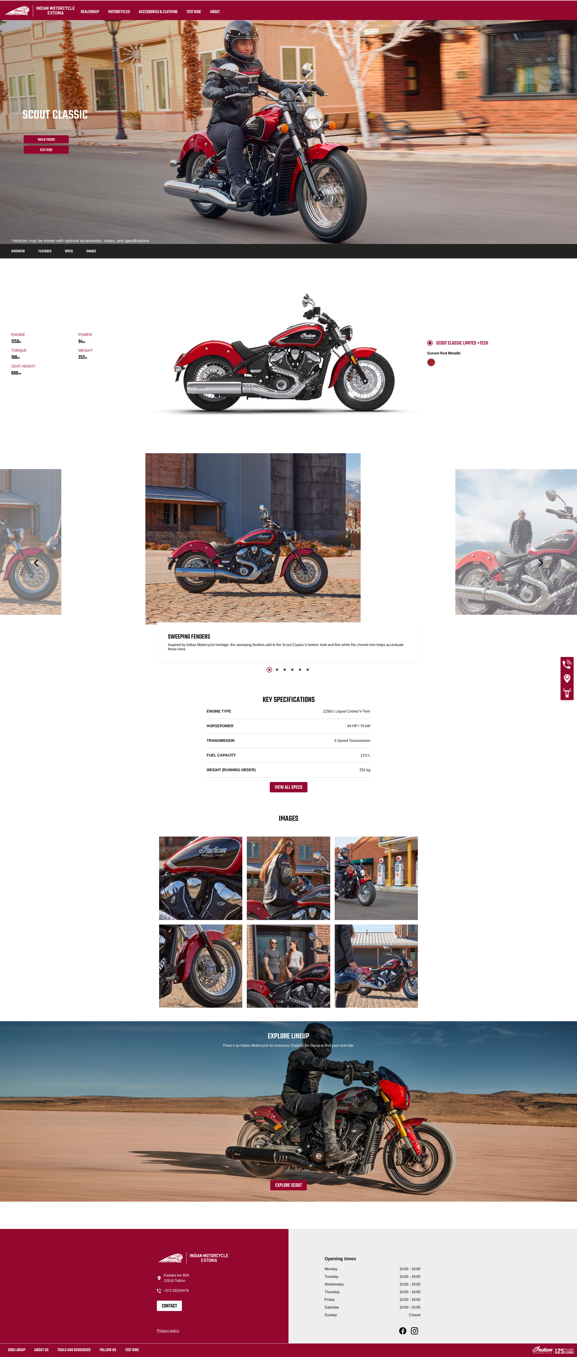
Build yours (46, 140)
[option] (288, 559)
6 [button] (307, 669)
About (215, 11)
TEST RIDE (194, 11)
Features (44, 251)
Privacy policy (168, 1331)
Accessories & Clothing (158, 11)
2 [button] (277, 669)
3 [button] (284, 669)
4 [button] (292, 669)
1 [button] (269, 669)
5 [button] (300, 669)
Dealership (90, 11)
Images (91, 251)
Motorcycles (119, 11)
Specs (69, 251)
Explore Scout (288, 1185)
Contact (169, 1306)
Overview (18, 251)
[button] (36, 563)
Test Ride (46, 150)
